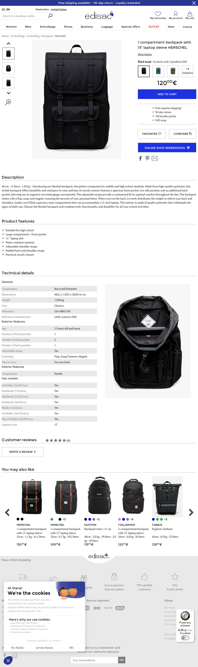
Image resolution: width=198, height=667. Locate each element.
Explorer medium (162, 529)
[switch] (185, 637)
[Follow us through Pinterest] (147, 158)
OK (121, 660)
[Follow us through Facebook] (140, 158)
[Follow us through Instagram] (15, 656)
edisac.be (173, 638)
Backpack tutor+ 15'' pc (97, 529)
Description (145, 54)
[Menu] (191, 611)
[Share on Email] (154, 158)
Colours (187, 71)
